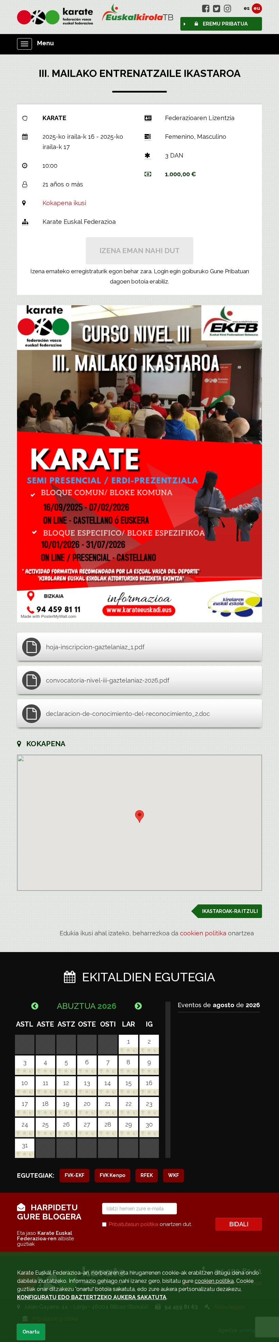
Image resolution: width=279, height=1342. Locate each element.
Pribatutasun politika (133, 1224)
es (247, 8)
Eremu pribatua (224, 24)
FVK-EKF (74, 1175)
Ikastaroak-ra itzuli (230, 911)
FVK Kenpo (112, 1175)
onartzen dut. (150, 1224)
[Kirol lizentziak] (139, 15)
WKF (173, 1175)
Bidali (238, 1224)
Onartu (30, 1332)
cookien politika (203, 933)
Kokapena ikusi (64, 203)
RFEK (147, 1175)
